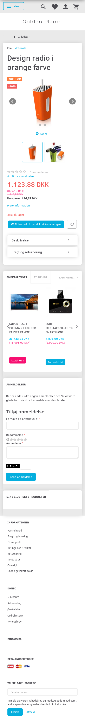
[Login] (65, 6)
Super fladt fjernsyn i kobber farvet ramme (22, 328)
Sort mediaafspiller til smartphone (59, 328)
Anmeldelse (13, 443)
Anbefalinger (16, 277)
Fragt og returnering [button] (27, 252)
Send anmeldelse (21, 477)
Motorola (20, 48)
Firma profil (14, 542)
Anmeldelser (16, 384)
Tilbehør (40, 277)
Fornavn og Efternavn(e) (22, 419)
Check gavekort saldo (20, 570)
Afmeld (30, 712)
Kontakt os (13, 559)
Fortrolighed (14, 530)
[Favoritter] (54, 6)
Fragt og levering (17, 536)
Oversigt (12, 565)
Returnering (14, 553)
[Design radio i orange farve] (42, 101)
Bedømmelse (14, 435)
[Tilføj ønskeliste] (72, 224)
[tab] (42, 240)
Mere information (18, 205)
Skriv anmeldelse (22, 176)
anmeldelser (39, 172)
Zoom (43, 134)
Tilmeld (15, 712)
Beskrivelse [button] (20, 240)
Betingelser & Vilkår (19, 547)
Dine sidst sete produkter (26, 497)
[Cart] (76, 6)
